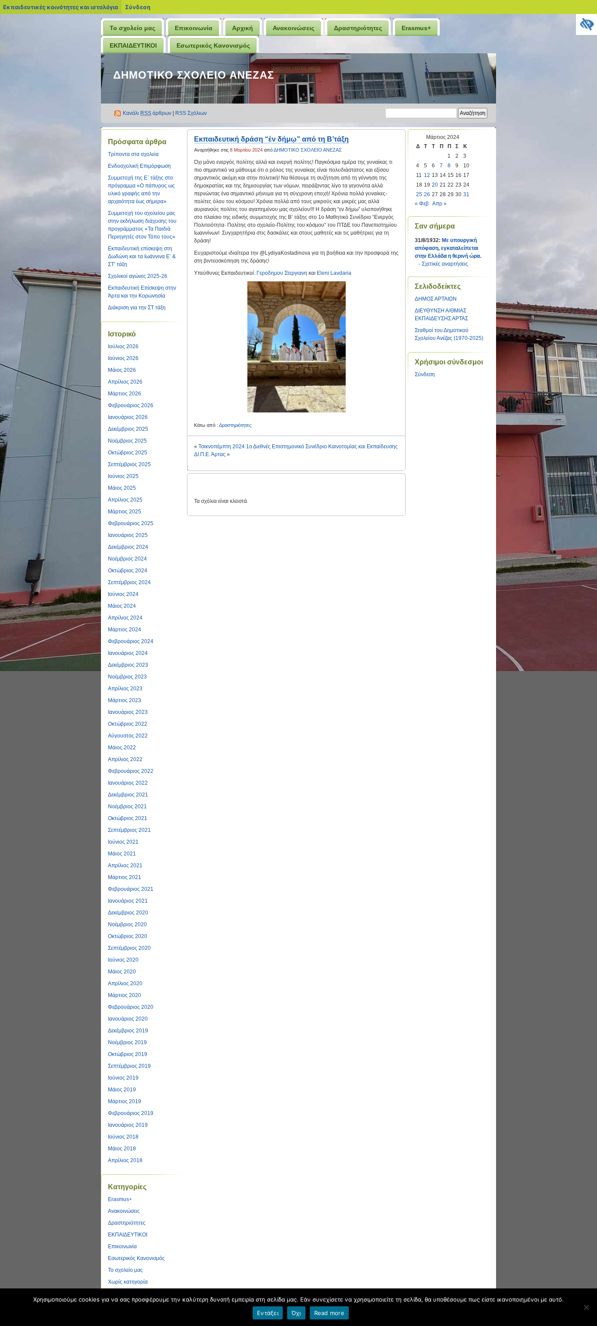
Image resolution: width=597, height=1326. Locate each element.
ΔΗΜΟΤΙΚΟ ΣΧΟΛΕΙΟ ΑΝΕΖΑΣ (193, 75)
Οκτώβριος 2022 (127, 724)
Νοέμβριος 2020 (127, 924)
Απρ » (439, 204)
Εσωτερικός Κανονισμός (213, 45)
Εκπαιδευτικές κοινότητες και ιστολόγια (60, 6)
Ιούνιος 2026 (123, 358)
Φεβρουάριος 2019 (130, 1113)
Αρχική (242, 27)
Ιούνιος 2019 (123, 1078)
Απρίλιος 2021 (125, 865)
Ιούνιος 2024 (123, 594)
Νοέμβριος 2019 (127, 1042)
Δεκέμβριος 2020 (128, 913)
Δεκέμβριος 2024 (128, 547)
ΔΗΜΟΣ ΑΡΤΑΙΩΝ (436, 299)
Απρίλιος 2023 (125, 689)
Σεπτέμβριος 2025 (129, 464)
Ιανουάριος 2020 (128, 1019)
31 (466, 194)
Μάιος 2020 (122, 972)
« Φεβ (422, 204)
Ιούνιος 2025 (123, 476)
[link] (282, 273)
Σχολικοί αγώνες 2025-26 (137, 276)
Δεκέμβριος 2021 (128, 795)
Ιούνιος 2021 (123, 842)
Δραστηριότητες (358, 27)
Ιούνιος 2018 (123, 1137)
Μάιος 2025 (122, 488)
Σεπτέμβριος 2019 (129, 1066)
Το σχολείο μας (132, 27)
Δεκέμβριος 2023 (128, 665)
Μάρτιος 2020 (124, 995)
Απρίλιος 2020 (125, 983)
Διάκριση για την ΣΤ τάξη (137, 308)
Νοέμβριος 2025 (127, 441)
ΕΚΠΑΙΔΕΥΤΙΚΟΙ (133, 45)
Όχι (296, 1312)
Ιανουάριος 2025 (128, 535)
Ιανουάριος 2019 (128, 1125)
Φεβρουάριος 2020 (130, 1007)
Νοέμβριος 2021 (127, 806)
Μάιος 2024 (122, 606)
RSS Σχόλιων (191, 113)
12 (427, 175)
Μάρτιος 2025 (124, 512)
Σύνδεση (137, 6)
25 (419, 194)
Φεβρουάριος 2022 (130, 771)
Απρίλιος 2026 (125, 382)
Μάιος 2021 (122, 854)
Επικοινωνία (193, 27)
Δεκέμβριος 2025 (128, 429)
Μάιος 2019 (122, 1090)
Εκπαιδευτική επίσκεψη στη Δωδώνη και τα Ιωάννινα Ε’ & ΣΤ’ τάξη (142, 256)
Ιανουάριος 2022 (128, 783)
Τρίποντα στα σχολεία (133, 154)
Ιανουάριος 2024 (128, 653)
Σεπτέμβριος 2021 (129, 830)
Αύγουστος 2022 (128, 736)
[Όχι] (586, 1307)
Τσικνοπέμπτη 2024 (221, 446)
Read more (329, 1312)
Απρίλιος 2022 (125, 759)
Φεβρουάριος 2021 (130, 889)
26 (427, 194)
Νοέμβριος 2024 (127, 559)
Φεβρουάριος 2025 (130, 523)
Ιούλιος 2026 (123, 346)
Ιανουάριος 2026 (128, 417)
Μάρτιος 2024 (124, 630)
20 (435, 185)
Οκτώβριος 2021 (127, 818)
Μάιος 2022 (122, 747)
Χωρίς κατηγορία (128, 1282)
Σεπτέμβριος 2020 (129, 948)
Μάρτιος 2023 (124, 700)
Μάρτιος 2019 (124, 1101)
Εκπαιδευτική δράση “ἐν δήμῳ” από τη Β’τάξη (271, 139)
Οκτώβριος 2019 (127, 1054)
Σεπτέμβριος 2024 (129, 582)
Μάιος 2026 (122, 370)
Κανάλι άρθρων (147, 113)
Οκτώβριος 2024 (127, 571)
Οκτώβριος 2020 (127, 936)
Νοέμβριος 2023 (127, 677)
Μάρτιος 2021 (124, 877)
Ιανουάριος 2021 (128, 901)
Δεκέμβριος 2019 (128, 1031)
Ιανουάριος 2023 (128, 712)
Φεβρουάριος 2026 (130, 405)
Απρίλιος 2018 (125, 1160)
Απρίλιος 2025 (125, 500)
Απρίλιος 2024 (125, 618)
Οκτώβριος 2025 (127, 453)
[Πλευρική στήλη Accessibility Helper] (586, 24)
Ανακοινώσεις (293, 27)
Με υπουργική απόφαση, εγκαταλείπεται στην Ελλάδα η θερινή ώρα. (448, 248)
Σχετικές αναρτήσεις (445, 264)
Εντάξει (267, 1312)
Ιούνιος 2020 (123, 960)
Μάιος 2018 (122, 1149)
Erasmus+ (416, 27)
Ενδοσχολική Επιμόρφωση (139, 166)
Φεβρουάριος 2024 (130, 641)
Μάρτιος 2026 (124, 394)
